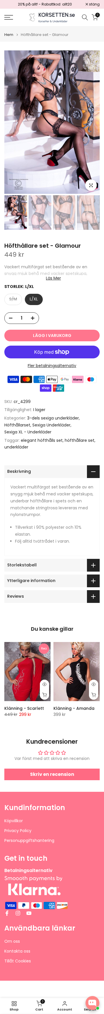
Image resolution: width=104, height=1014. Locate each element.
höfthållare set (79, 440)
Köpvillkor (13, 821)
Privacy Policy (17, 831)
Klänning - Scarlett (24, 709)
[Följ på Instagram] (18, 913)
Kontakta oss (17, 951)
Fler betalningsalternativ (52, 366)
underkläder (16, 447)
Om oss (12, 941)
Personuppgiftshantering (29, 840)
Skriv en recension (52, 774)
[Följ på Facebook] (7, 913)
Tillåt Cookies (17, 961)
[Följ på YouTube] (28, 913)
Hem (8, 35)
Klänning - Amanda (73, 709)
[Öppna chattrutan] (92, 1003)
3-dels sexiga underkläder (53, 418)
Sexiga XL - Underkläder (27, 432)
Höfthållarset (17, 425)
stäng (94, 4)
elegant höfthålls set (42, 440)
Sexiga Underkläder (51, 425)
